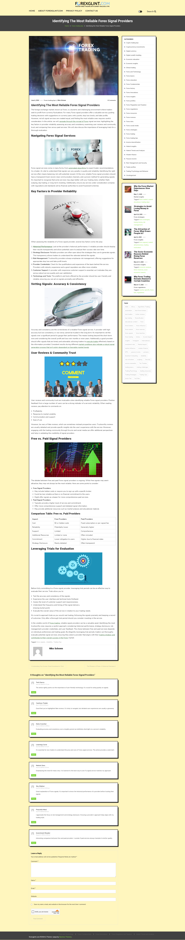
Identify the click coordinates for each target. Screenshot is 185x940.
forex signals (41, 642)
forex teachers (140, 333)
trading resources (145, 371)
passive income (135, 352)
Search (150, 11)
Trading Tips (57, 642)
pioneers (146, 352)
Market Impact (142, 344)
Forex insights (130, 97)
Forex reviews (131, 117)
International (146, 341)
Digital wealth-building (133, 55)
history (138, 337)
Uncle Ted (128, 378)
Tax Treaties (143, 363)
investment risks (130, 344)
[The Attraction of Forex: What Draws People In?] (128, 232)
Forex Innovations (132, 92)
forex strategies (144, 220)
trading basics (129, 367)
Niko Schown (62, 100)
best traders (129, 314)
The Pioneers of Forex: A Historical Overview (100, 666)
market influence (130, 348)
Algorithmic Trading (144, 307)
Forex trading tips (50, 100)
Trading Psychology (131, 371)
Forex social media (132, 126)
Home (32, 11)
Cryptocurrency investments (135, 47)
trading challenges (142, 367)
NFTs (126, 352)
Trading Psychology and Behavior (137, 171)
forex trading (129, 337)
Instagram (136, 341)
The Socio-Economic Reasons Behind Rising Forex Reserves (143, 255)
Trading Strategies (130, 375)
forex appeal (143, 242)
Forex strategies (131, 130)
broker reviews (140, 314)
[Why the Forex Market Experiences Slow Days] (128, 189)
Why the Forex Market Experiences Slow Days (143, 188)
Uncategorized (131, 175)
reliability (49, 642)
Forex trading (55, 623)
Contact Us (91, 11)
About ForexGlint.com (50, 11)
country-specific (144, 290)
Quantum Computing (131, 356)
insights (127, 341)
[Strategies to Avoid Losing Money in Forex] (128, 209)
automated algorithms (77, 168)
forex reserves (138, 270)
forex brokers (129, 326)
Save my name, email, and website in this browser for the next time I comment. (60, 904)
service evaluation (130, 363)
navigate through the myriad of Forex (73, 121)
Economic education (132, 59)
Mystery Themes (65, 937)
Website (34, 896)
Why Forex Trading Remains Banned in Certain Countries (142, 279)
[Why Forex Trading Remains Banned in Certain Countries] (128, 280)
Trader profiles (131, 167)
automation (128, 310)
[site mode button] (140, 12)
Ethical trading (131, 68)
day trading (128, 318)
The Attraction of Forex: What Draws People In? (142, 231)
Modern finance (131, 155)
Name (33, 880)
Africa (133, 307)
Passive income (131, 159)
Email (33, 888)
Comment (34, 861)
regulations (140, 293)
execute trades (92, 341)
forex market (143, 199)
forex (142, 322)
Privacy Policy (74, 11)
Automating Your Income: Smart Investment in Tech (48, 666)
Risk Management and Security (136, 163)
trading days (145, 202)
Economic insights (132, 63)
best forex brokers (140, 310)
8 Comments (112, 100)
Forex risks (129, 121)
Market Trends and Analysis (135, 150)
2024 (126, 307)
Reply (33, 692)
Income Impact (147, 337)
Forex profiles (130, 101)
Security (147, 359)
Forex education (131, 80)
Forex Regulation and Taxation (136, 105)
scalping (139, 359)
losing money (138, 222)
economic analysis (145, 267)
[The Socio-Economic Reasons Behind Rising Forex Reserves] (128, 255)
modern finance (143, 348)
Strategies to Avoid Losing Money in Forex (142, 208)
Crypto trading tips (132, 43)
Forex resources (131, 113)
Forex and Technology (133, 72)
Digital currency (131, 51)
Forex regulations (132, 109)
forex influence (140, 326)
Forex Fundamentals (133, 84)
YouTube (137, 378)
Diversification (139, 318)
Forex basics (130, 76)
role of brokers (129, 359)
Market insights (131, 146)
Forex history (130, 88)
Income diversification (133, 142)
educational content (131, 322)
